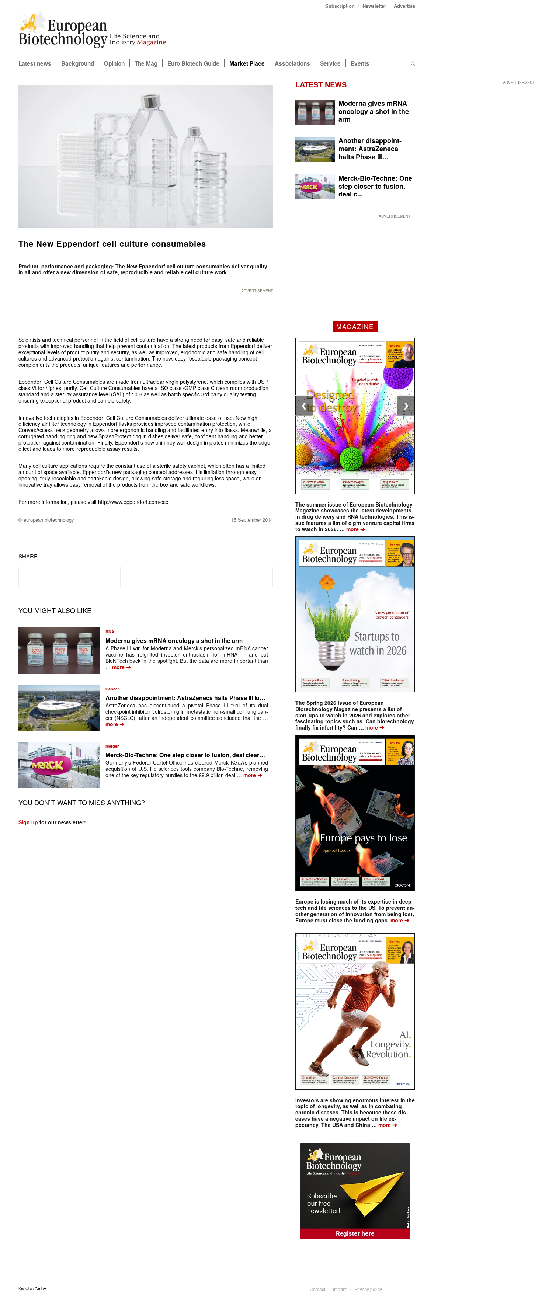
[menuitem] (340, 6)
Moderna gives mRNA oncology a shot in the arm (174, 640)
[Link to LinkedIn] (398, 1288)
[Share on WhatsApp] (146, 576)
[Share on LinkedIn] (196, 576)
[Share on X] (95, 576)
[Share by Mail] (247, 576)
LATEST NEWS (321, 84)
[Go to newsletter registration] (355, 1191)
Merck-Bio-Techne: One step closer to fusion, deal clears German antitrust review (217, 755)
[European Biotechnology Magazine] (92, 32)
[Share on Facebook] (44, 576)
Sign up (28, 822)
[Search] (413, 63)
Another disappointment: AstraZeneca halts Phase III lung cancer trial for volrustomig (224, 697)
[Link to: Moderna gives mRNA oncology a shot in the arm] (59, 650)
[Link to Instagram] (409, 1288)
